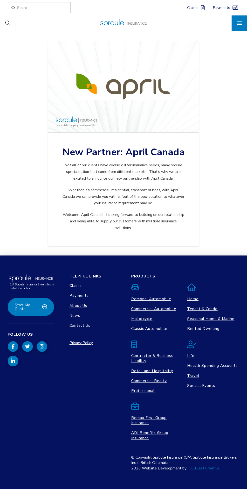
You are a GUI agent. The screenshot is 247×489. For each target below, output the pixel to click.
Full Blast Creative (203, 468)
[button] (7, 23)
